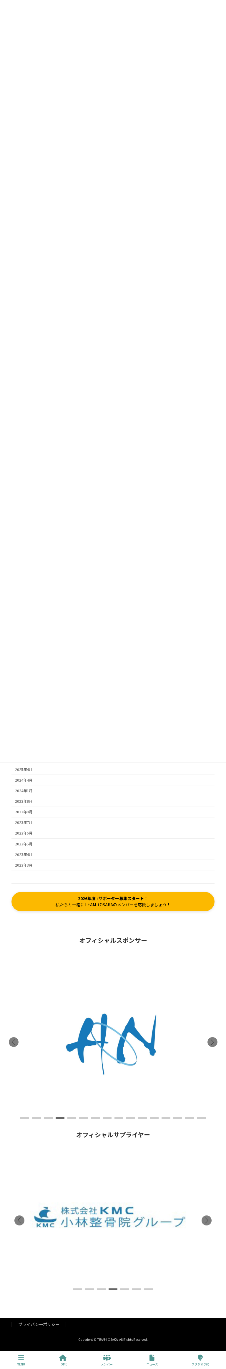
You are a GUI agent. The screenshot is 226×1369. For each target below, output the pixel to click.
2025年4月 (23, 769)
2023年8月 (23, 812)
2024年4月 (23, 780)
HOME (63, 1364)
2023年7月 (23, 822)
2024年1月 (23, 790)
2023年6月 (23, 833)
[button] (113, 901)
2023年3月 (23, 865)
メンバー (107, 1364)
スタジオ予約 (200, 1364)
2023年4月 (23, 854)
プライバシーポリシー (38, 1324)
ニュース (152, 1364)
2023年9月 (23, 801)
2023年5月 (23, 844)
